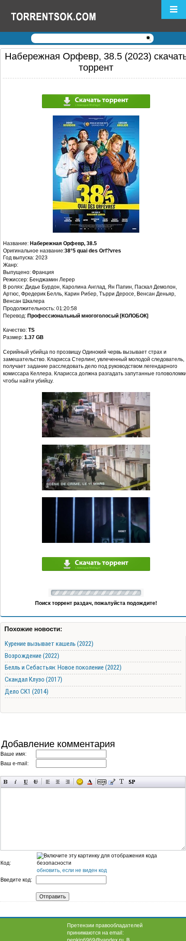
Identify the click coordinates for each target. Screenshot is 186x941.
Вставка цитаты (112, 781)
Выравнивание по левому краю (48, 781)
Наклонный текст (16, 781)
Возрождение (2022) (32, 656)
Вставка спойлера (132, 781)
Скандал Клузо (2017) (33, 679)
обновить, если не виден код (72, 870)
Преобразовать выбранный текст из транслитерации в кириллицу (122, 781)
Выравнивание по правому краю (68, 781)
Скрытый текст (102, 781)
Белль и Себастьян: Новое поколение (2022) (63, 667)
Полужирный (6, 781)
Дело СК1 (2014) (26, 691)
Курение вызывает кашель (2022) (49, 644)
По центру (58, 781)
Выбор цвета (90, 781)
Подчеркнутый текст (26, 781)
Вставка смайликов (80, 781)
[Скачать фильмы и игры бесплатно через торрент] (63, 16)
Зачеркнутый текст (36, 781)
